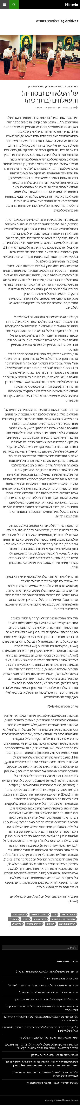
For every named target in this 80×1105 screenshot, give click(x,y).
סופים (25, 919)
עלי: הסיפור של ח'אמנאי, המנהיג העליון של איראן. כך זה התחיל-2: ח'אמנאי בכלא (41, 1018)
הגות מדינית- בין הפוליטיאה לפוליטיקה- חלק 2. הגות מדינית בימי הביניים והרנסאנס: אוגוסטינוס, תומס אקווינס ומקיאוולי (41, 1046)
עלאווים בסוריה (34, 923)
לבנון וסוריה (61, 86)
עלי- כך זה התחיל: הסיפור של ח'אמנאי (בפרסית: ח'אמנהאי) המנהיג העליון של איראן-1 (40, 1028)
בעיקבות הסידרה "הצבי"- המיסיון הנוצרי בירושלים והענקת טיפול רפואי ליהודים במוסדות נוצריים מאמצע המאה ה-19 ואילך (42, 1063)
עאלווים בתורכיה (67, 923)
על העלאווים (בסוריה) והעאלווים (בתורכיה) (49, 97)
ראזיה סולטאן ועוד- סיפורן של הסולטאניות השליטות (49, 1037)
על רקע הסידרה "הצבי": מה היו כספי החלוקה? (52, 1082)
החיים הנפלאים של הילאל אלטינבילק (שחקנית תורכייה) (47, 971)
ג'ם (54, 914)
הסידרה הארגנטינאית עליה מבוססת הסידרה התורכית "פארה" (43, 985)
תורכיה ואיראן (35, 86)
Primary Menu (4, 4)
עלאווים (50, 923)
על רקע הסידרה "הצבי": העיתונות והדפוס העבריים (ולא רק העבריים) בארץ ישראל (45, 1074)
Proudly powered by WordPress (61, 1100)
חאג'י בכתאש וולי (39, 914)
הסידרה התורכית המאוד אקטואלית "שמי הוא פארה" (48, 992)
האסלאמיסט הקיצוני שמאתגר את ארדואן (54, 1055)
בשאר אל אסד (68, 914)
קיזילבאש (16, 923)
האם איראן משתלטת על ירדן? (61, 978)
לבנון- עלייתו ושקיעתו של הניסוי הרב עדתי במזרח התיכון (46, 999)
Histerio (71, 5)
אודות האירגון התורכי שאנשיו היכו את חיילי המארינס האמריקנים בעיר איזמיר (41, 1008)
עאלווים (13, 919)
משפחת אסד (40, 919)
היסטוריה (73, 86)
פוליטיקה (49, 86)
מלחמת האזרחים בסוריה (63, 919)
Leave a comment (46, 107)
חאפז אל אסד (18, 914)
